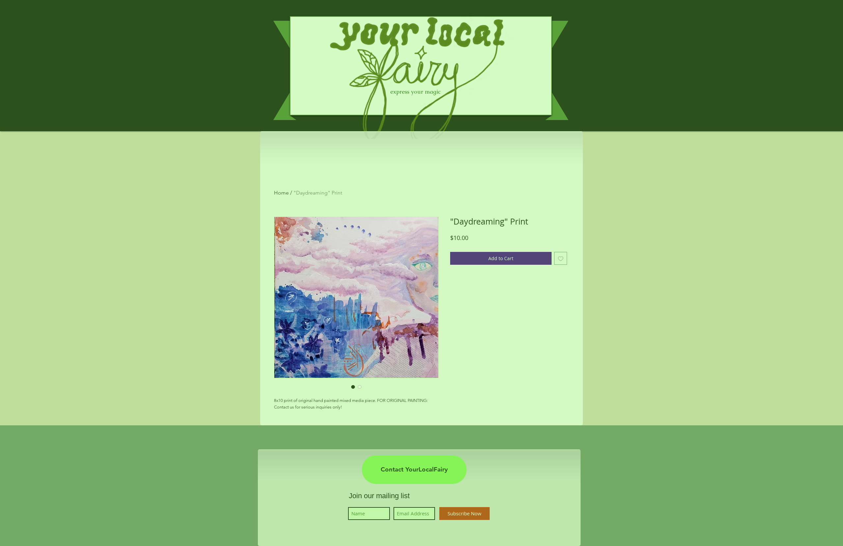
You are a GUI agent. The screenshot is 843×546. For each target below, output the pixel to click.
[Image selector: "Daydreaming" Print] (353, 386)
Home (281, 193)
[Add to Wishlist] (560, 258)
